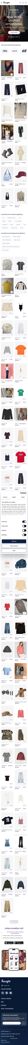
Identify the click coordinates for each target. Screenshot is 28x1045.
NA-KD (21, 227)
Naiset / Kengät (16, 236)
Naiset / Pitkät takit (6, 240)
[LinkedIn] (6, 993)
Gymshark (4, 224)
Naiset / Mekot (17, 240)
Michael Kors (5, 227)
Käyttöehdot (4, 1040)
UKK (2, 1002)
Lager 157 (18, 224)
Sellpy (23, 851)
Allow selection (14, 546)
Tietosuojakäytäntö (5, 1042)
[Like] (11, 74)
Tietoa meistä (6, 999)
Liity (23, 1023)
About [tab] (23, 497)
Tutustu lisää (14, 921)
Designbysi (9, 77)
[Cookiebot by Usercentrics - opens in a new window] (20, 493)
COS (20, 217)
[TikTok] (10, 993)
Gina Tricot (23, 659)
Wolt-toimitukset (7, 1009)
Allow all (14, 541)
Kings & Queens (22, 423)
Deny (14, 550)
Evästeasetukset (14, 1038)
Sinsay (3, 221)
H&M (10, 680)
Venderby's (9, 141)
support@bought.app (8, 1036)
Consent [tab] (5, 497)
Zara (24, 77)
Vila (3, 217)
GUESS (10, 221)
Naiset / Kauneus (6, 236)
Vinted (10, 402)
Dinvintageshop (8, 380)
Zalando (23, 162)
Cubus (11, 224)
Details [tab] (14, 497)
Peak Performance (11, 217)
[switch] (24, 526)
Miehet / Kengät (5, 243)
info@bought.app (15, 1034)
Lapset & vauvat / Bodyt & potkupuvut (10, 246)
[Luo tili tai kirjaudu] (23, 2)
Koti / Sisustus (5, 250)
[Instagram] (2, 993)
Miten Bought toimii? (13, 37)
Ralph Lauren (14, 227)
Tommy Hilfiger (18, 221)
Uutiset (3, 1005)
